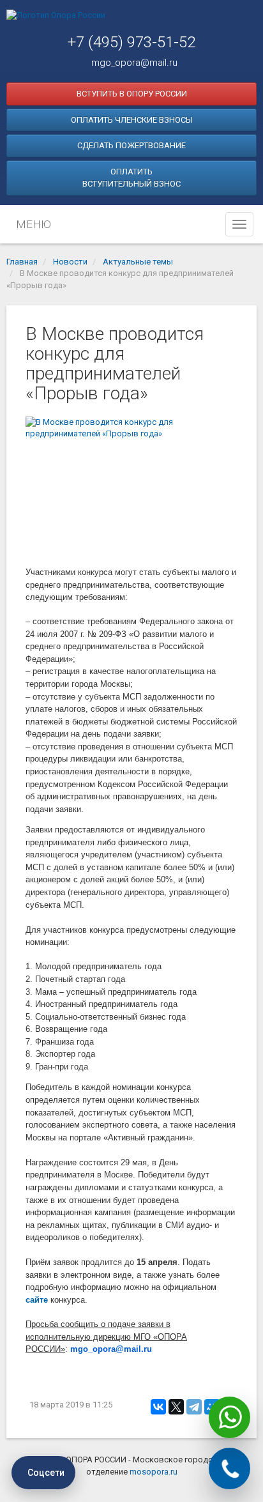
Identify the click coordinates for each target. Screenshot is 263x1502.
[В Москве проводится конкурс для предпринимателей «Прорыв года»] (131, 487)
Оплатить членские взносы (132, 120)
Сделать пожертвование (131, 145)
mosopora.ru (153, 1471)
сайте (37, 1300)
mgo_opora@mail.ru (134, 62)
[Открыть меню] (239, 224)
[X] (176, 1406)
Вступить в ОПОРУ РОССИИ (132, 93)
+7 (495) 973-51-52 (131, 42)
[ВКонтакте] (158, 1406)
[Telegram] (194, 1406)
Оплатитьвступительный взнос (131, 178)
